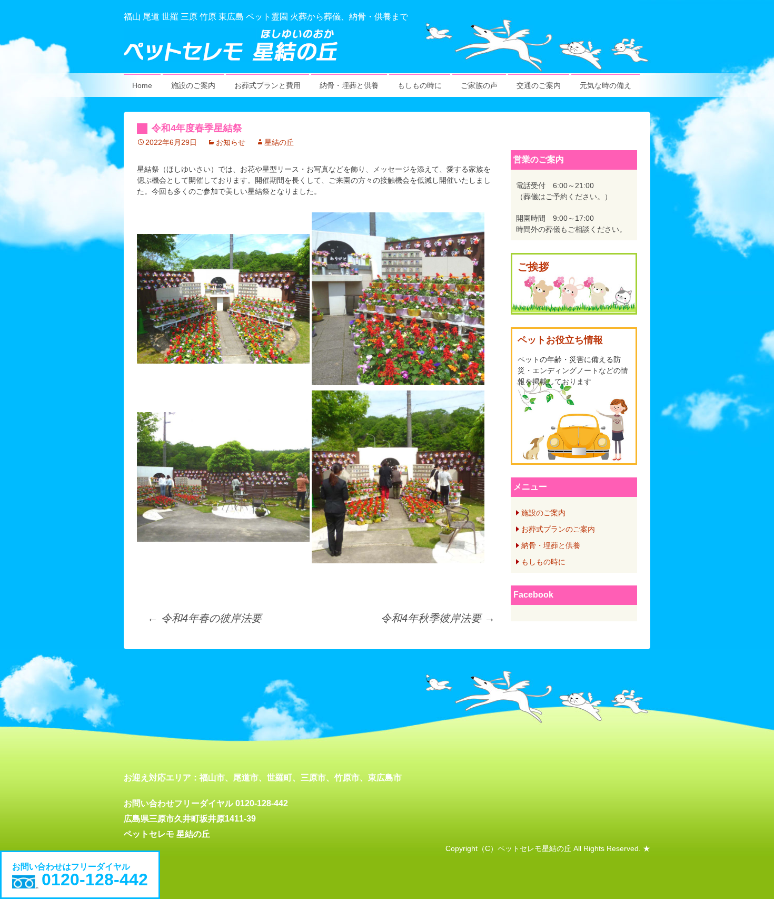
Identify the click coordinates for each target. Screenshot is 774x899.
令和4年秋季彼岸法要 (438, 618)
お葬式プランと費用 (267, 85)
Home (142, 85)
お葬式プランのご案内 (558, 529)
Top (749, 874)
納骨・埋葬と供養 (349, 85)
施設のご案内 (193, 85)
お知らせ (230, 142)
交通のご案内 (539, 85)
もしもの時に (420, 85)
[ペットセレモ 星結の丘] (387, 45)
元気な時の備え (605, 85)
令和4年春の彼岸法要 (204, 618)
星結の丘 (279, 142)
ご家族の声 (479, 85)
